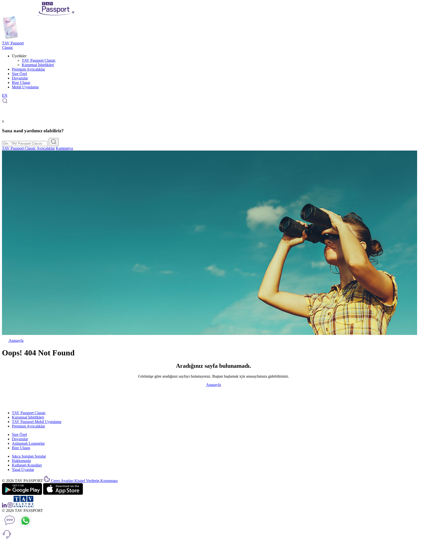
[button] (7, 538)
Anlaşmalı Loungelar (28, 443)
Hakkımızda (21, 461)
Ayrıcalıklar (46, 148)
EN (4, 95)
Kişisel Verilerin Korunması (96, 481)
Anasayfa (15, 340)
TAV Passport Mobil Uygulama (36, 422)
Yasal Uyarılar (23, 469)
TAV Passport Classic (39, 60)
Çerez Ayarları (62, 481)
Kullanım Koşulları (27, 465)
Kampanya (64, 148)
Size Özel (19, 74)
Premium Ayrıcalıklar (28, 69)
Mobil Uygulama (25, 87)
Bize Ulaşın (21, 82)
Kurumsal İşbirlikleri (38, 65)
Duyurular (20, 78)
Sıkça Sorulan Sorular (29, 456)
